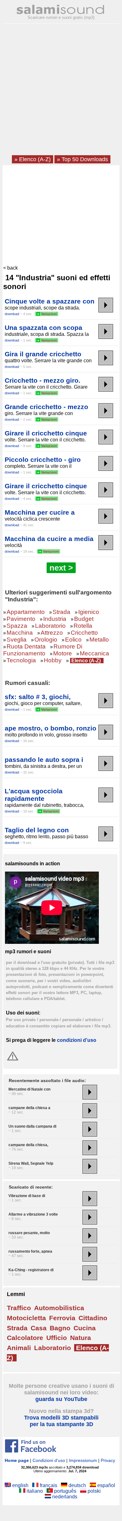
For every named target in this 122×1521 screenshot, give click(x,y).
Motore (62, 653)
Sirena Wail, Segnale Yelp (30, 1163)
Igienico (88, 612)
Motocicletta (26, 1317)
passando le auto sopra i (44, 759)
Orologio (45, 639)
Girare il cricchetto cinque (46, 433)
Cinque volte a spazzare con (49, 301)
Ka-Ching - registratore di (30, 1270)
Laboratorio (50, 625)
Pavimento (21, 619)
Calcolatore (25, 1337)
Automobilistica (59, 1307)
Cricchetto (84, 632)
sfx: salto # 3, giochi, (38, 696)
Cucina (85, 1328)
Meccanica (94, 653)
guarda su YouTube (61, 1399)
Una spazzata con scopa (43, 327)
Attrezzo (52, 632)
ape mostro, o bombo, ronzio (50, 728)
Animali (19, 1347)
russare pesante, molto (29, 1233)
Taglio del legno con (37, 830)
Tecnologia (21, 660)
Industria (54, 619)
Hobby (53, 660)
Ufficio (56, 1337)
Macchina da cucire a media (49, 538)
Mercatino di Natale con (29, 1089)
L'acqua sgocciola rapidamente (34, 794)
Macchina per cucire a (40, 512)
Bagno (60, 1328)
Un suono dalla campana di (32, 1126)
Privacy (108, 1460)
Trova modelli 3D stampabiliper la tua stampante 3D (61, 1420)
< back (10, 268)
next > (61, 567)
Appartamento (26, 612)
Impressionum (83, 1460)
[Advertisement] (61, 91)
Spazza (17, 625)
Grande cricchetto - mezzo (46, 406)
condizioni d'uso (76, 1040)
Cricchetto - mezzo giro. (42, 380)
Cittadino (93, 1317)
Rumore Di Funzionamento (42, 650)
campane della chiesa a (29, 1108)
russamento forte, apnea (30, 1251)
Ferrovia (62, 1317)
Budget (84, 619)
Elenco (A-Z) (86, 660)
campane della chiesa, (28, 1145)
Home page (17, 1460)
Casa (39, 1328)
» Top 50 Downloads (82, 159)
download (12, 314)
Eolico (73, 639)
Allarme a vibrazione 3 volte (33, 1214)
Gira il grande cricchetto (43, 354)
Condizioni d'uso (49, 1460)
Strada (61, 612)
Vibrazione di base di (26, 1196)
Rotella (83, 625)
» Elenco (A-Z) (32, 159)
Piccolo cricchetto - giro (43, 459)
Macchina (20, 632)
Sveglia (17, 639)
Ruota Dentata (26, 646)
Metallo (99, 639)
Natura (80, 1337)
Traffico (19, 1307)
